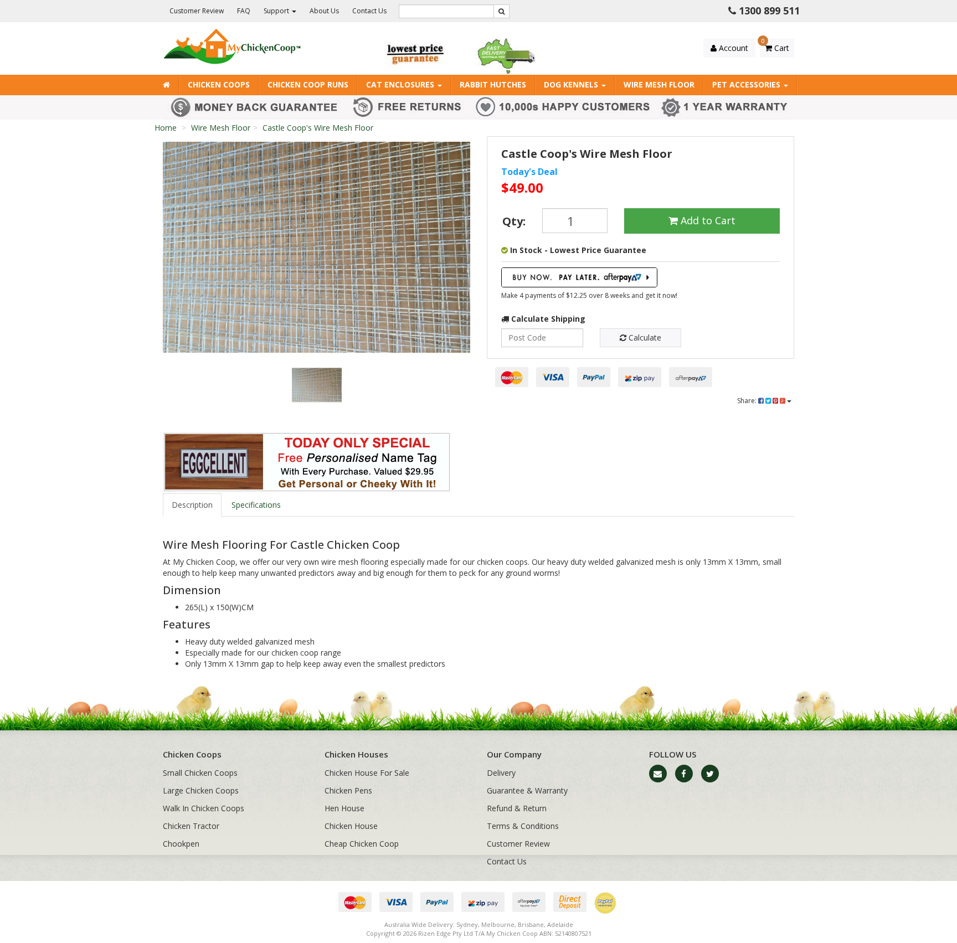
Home (166, 127)
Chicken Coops (219, 84)
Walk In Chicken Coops (203, 808)
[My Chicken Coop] (232, 45)
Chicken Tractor (191, 826)
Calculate (643, 337)
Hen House (344, 808)
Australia (397, 924)
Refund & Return (517, 808)
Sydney (467, 924)
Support (277, 11)
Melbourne (497, 924)
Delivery (501, 772)
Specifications (256, 504)
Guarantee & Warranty (527, 790)
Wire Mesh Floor (659, 84)
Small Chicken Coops (200, 772)
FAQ (243, 11)
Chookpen (181, 843)
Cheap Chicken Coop (362, 843)
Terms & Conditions (523, 826)
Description (192, 504)
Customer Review (196, 11)
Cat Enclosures (401, 84)
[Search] (501, 11)
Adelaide (560, 924)
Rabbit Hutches (493, 84)
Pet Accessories (747, 84)
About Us (324, 11)
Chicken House (351, 826)
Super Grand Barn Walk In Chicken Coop (96, 899)
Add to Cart (706, 220)
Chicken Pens (348, 790)
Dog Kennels (572, 84)
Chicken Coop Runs (307, 84)
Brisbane (531, 924)
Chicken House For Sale (367, 772)
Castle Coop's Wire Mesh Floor (318, 127)
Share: (747, 400)
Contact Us (369, 11)
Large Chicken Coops (201, 790)
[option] (316, 247)
